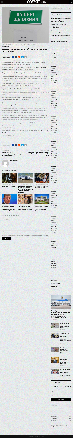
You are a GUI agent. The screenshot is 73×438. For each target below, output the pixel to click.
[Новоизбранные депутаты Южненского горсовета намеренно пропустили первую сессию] (55, 335)
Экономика (53, 267)
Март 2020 (53, 218)
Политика (53, 261)
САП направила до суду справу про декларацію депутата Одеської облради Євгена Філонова (60, 26)
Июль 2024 (53, 110)
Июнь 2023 (53, 137)
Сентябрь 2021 (54, 180)
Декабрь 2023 (54, 124)
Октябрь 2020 (54, 203)
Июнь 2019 (53, 237)
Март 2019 (53, 243)
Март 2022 (53, 168)
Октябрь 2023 (54, 128)
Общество (7, 46)
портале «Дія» (14, 105)
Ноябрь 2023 (53, 126)
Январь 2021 (53, 197)
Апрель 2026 (53, 66)
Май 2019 (53, 239)
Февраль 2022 (54, 170)
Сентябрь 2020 (54, 205)
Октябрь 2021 (54, 178)
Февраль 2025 (54, 95)
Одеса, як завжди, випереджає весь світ (60, 41)
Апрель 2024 (53, 116)
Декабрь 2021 (54, 174)
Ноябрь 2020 (53, 201)
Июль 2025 (53, 85)
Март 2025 (53, 93)
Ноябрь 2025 (53, 76)
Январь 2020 (53, 222)
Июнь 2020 (53, 212)
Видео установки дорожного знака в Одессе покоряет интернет (65, 325)
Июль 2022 (53, 160)
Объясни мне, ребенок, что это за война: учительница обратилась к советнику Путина (9, 208)
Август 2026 (53, 57)
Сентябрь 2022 (54, 155)
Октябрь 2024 (54, 103)
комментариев (55, 283)
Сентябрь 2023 (54, 130)
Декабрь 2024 (54, 99)
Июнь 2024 (53, 112)
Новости (3, 46)
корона (4, 139)
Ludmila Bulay (14, 160)
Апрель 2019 (53, 241)
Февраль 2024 (54, 120)
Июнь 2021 (53, 187)
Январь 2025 (53, 97)
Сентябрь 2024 (54, 105)
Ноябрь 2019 (53, 226)
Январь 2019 (53, 247)
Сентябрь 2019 (54, 230)
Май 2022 (53, 164)
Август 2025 (53, 82)
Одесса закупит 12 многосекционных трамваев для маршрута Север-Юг (12, 153)
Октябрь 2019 (54, 228)
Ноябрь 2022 (53, 151)
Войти (52, 277)
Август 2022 (53, 157)
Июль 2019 (53, 235)
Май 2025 (53, 89)
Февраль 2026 (54, 70)
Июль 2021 (53, 185)
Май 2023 (53, 139)
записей (54, 280)
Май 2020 (53, 214)
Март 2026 (53, 68)
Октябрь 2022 (54, 153)
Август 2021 (53, 182)
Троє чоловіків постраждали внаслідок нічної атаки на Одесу (60, 31)
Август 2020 (53, 208)
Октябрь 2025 (54, 78)
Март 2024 (53, 118)
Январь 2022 (53, 172)
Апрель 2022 (53, 166)
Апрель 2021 (53, 191)
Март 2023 (53, 143)
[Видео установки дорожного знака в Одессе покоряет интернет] (55, 325)
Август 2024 (53, 108)
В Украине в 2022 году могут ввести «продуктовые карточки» (25, 208)
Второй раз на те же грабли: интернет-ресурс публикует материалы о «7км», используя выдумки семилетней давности (60, 314)
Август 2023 (53, 132)
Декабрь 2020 (54, 199)
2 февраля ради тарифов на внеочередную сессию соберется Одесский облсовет (42, 208)
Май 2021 (53, 189)
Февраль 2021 (54, 195)
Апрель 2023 (53, 141)
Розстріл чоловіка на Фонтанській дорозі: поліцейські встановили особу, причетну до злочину (61, 37)
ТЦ (15, 139)
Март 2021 (53, 193)
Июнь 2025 (53, 87)
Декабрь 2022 (54, 149)
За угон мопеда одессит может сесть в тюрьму (8, 185)
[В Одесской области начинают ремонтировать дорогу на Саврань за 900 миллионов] (55, 371)
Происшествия (54, 263)
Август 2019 (53, 232)
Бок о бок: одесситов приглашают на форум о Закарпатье (65, 350)
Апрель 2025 (53, 91)
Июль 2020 (53, 210)
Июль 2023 (53, 135)
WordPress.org (54, 286)
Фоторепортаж (54, 265)
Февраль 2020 (54, 220)
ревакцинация (10, 139)
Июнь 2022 (53, 162)
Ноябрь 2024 (53, 101)
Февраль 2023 (54, 145)
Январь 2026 (53, 72)
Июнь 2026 (53, 62)
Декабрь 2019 (54, 224)
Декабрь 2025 (54, 74)
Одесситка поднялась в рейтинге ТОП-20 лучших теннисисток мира (41, 186)
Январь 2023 (53, 147)
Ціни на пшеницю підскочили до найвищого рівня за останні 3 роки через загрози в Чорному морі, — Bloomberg (61, 20)
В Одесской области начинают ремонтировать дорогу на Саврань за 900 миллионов (65, 372)
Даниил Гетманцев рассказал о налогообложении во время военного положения (65, 360)
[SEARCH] (69, 8)
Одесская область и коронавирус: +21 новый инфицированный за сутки (38, 153)
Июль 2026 (53, 60)
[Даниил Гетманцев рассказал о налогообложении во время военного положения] (55, 360)
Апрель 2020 (53, 216)
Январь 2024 (53, 122)
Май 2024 (53, 114)
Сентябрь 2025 (54, 80)
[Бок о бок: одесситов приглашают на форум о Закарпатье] (55, 349)
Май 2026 (53, 64)
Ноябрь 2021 (53, 176)
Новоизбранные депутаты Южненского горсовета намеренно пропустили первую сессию (65, 338)
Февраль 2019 (54, 245)
